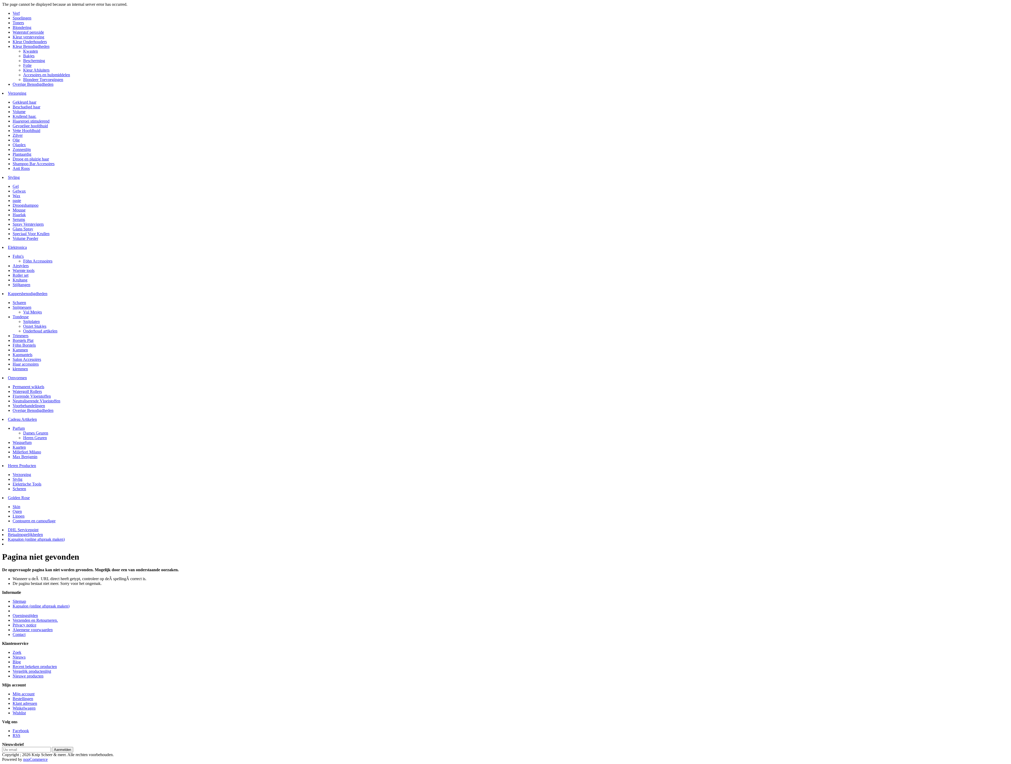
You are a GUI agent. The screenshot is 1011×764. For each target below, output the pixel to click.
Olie (16, 140)
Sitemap (19, 601)
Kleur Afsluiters (36, 70)
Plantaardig (22, 154)
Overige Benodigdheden (33, 84)
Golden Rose (19, 497)
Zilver (18, 135)
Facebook (21, 730)
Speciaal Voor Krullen (31, 233)
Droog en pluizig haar (31, 159)
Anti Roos (21, 168)
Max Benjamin (25, 456)
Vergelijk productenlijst (32, 671)
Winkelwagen (24, 708)
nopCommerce (35, 759)
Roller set (20, 275)
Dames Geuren (35, 433)
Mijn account (23, 694)
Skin (16, 506)
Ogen (17, 511)
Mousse (19, 210)
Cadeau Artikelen (22, 419)
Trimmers (20, 335)
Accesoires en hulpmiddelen (46, 75)
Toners (18, 23)
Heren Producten (22, 465)
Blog (17, 662)
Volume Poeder (25, 238)
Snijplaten (31, 321)
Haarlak (19, 214)
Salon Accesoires (27, 359)
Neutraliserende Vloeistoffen (36, 401)
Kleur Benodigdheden (31, 46)
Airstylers (21, 266)
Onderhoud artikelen (40, 331)
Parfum (19, 428)
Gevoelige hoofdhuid (30, 126)
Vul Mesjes (32, 312)
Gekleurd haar (24, 102)
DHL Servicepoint (23, 530)
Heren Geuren (35, 438)
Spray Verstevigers (28, 224)
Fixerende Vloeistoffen (32, 396)
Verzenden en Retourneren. (35, 620)
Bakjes (28, 56)
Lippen (18, 516)
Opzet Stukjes (34, 326)
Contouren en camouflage (34, 521)
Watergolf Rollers (27, 391)
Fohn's (18, 256)
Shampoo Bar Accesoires (33, 163)
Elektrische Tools (27, 484)
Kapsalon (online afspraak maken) (36, 539)
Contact (19, 634)
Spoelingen (22, 18)
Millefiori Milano (27, 452)
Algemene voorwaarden (33, 630)
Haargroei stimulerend (31, 121)
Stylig (17, 479)
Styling (14, 177)
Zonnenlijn (22, 149)
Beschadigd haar (26, 107)
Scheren (19, 489)
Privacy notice (24, 625)
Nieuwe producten (28, 676)
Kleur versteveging (28, 37)
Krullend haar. (24, 116)
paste (17, 200)
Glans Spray (23, 229)
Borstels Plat (23, 340)
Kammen (20, 350)
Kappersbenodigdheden (27, 293)
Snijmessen (22, 307)
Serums (19, 219)
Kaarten (19, 447)
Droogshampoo (25, 205)
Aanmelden (62, 750)
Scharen (19, 302)
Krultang (20, 280)
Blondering (22, 27)
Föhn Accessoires (37, 261)
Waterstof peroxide (28, 32)
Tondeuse (21, 317)
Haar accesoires (26, 364)
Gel (16, 186)
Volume (19, 111)
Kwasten (30, 51)
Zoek (17, 652)
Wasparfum (22, 442)
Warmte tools (23, 270)
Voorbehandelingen (29, 405)
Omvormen (17, 378)
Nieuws (19, 657)
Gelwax (19, 191)
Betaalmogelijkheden (25, 534)
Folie (27, 65)
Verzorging (17, 93)
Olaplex (19, 145)
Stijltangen (21, 284)
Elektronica (17, 247)
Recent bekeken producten (35, 666)
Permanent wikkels (28, 386)
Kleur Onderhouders (30, 41)
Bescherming (34, 60)
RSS (16, 735)
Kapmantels (22, 354)
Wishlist (19, 713)
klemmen (20, 369)
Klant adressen (25, 703)
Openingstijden (25, 615)
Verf (16, 13)
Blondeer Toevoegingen (43, 79)
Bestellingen (23, 698)
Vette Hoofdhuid (26, 130)
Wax (16, 196)
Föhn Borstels (24, 345)
